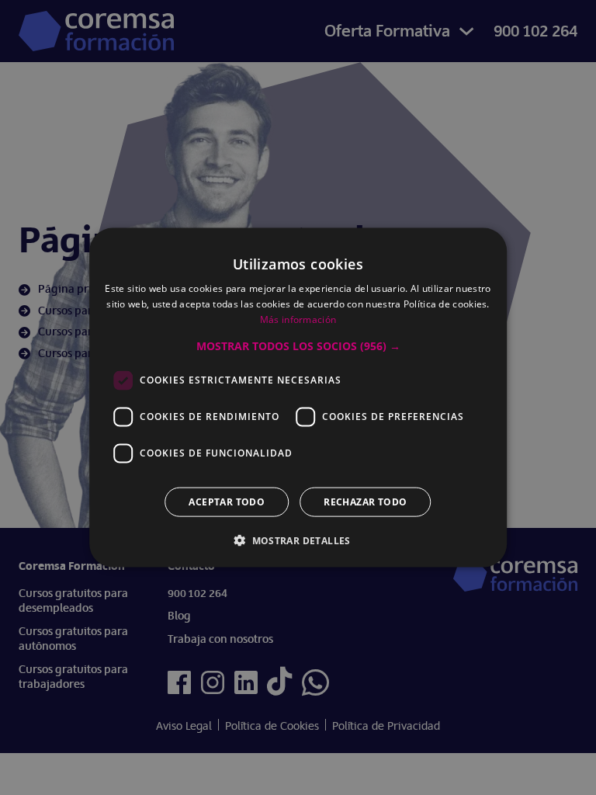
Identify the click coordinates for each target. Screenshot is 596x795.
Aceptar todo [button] (227, 501)
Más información (298, 319)
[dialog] (298, 397)
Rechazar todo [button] (365, 501)
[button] (298, 345)
